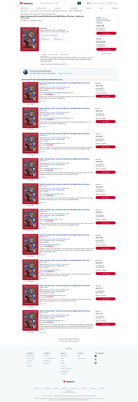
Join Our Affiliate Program (49, 358)
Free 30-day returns (106, 53)
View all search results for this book (69, 341)
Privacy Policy (64, 366)
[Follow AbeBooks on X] (96, 359)
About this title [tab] (53, 54)
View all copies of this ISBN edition (49, 35)
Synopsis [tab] (44, 54)
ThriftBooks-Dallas (48, 168)
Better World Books (48, 320)
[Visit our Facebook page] (96, 356)
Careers (62, 360)
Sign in (95, 3)
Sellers (101, 8)
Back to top (69, 348)
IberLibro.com (93, 388)
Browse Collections (42, 8)
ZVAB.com (101, 388)
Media (62, 358)
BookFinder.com (69, 391)
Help (115, 3)
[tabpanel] (67, 61)
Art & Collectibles (73, 8)
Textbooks (88, 8)
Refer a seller (47, 363)
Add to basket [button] (106, 33)
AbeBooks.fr (56, 388)
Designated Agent (65, 371)
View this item (99, 23)
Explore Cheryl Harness (64, 73)
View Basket (29, 366)
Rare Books (58, 8)
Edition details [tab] (64, 54)
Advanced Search (24, 8)
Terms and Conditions (91, 395)
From (45, 38)
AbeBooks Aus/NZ (74, 388)
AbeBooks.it (64, 388)
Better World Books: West (50, 295)
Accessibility (63, 373)
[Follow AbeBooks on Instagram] (96, 363)
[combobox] (58, 3)
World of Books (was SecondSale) (52, 92)
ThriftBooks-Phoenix (49, 194)
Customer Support (82, 358)
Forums (62, 363)
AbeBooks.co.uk (37, 388)
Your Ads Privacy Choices (66, 368)
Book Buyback (47, 360)
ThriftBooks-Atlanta (49, 143)
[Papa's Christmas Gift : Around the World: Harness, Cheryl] (30, 305)
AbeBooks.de (47, 388)
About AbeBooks (64, 355)
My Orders (29, 363)
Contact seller (43, 101)
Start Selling (114, 8)
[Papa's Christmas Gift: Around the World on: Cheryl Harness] (30, 102)
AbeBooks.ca (84, 388)
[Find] (79, 3)
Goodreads (39, 20)
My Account (101, 3)
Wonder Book (47, 244)
